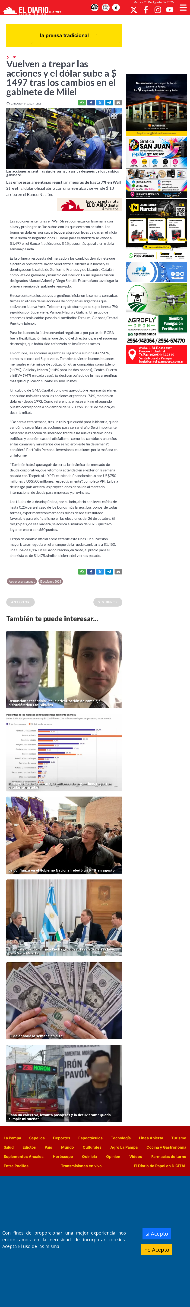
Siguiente (107, 602)
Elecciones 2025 (50, 581)
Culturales (92, 1147)
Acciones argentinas (22, 581)
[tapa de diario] (106, 8)
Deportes (61, 1138)
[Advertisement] (158, 44)
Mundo (67, 1147)
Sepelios (37, 1138)
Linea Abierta (151, 1138)
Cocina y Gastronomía (166, 1147)
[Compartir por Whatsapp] (82, 102)
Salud (9, 1147)
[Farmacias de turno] (116, 8)
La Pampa (12, 1138)
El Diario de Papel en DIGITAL (160, 1165)
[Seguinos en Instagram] (158, 9)
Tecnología (121, 1138)
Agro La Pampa (124, 1147)
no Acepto (156, 1249)
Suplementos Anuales (24, 1156)
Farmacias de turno (168, 1156)
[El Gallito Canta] (94, 8)
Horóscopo (63, 1156)
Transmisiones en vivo (81, 1165)
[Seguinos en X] (133, 9)
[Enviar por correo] (118, 102)
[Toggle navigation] (183, 8)
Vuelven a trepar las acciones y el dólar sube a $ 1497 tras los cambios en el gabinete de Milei (61, 77)
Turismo (178, 1138)
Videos (135, 1156)
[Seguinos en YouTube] (170, 9)
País (48, 1147)
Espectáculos (90, 1138)
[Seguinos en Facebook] (145, 9)
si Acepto (157, 1233)
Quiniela (89, 1156)
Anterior (20, 602)
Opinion (113, 1156)
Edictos (29, 1147)
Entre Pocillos (16, 1165)
